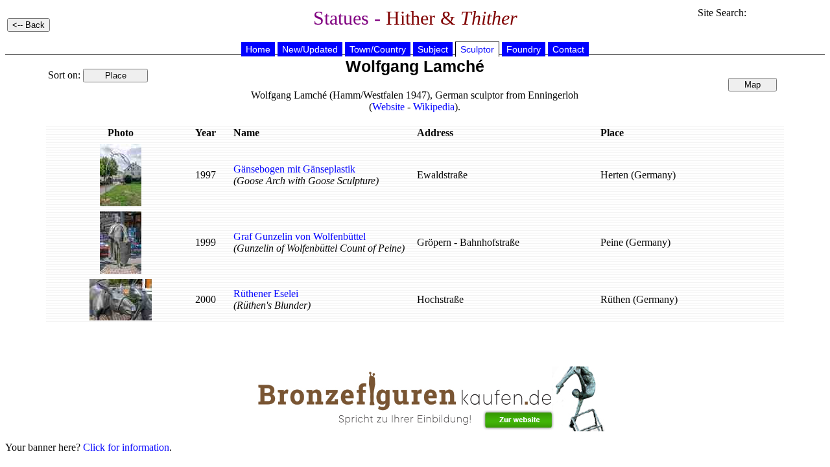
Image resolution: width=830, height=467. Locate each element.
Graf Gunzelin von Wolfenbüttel (299, 236)
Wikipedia (434, 106)
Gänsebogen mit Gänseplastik (294, 168)
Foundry (523, 49)
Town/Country (378, 49)
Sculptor (477, 49)
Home (258, 49)
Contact (568, 49)
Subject (433, 49)
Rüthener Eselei (265, 293)
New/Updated (310, 49)
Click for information (126, 447)
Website (388, 106)
